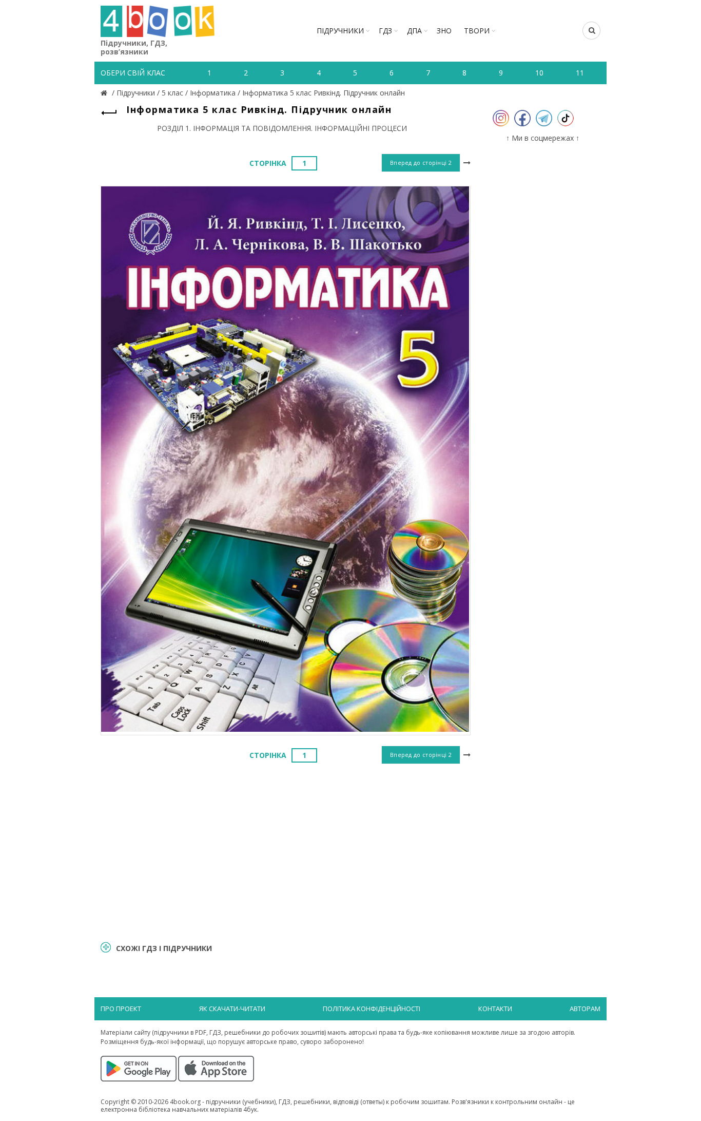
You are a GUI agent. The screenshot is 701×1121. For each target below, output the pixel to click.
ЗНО (444, 30)
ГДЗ (385, 30)
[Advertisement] (286, 851)
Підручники (340, 30)
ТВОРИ (477, 30)
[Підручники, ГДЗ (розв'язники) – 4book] (105, 93)
